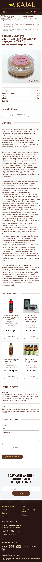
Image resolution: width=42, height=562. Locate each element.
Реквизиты (26, 515)
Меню (4, 11)
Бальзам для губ (8, 26)
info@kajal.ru (11, 534)
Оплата (4, 513)
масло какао (6, 229)
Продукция (18, 24)
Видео (4, 516)
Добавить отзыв (12, 457)
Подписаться (21, 493)
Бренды (5, 509)
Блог (23, 506)
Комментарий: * (7, 432)
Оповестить (21, 115)
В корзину (11, 336)
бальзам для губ (11, 258)
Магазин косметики (8, 24)
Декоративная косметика (31, 24)
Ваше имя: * (6, 426)
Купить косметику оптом (28, 510)
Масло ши (26, 212)
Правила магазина (8, 506)
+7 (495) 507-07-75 (12, 531)
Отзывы (5, 100)
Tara (38, 96)
